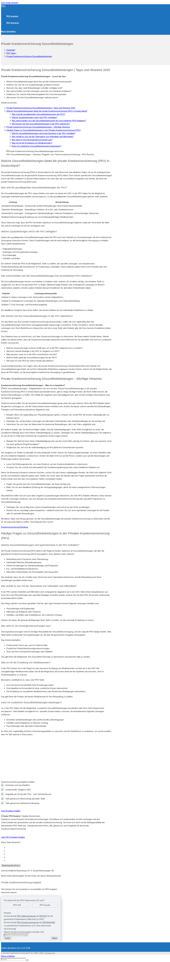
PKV (3, 6)
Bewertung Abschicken (11, 866)
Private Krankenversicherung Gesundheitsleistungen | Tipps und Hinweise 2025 (40, 108)
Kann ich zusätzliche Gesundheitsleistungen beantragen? (36, 146)
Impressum (50, 953)
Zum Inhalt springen (9, 2)
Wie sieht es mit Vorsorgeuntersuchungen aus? (32, 140)
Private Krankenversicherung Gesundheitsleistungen (29, 56)
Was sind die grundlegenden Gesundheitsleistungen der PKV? (38, 114)
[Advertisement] (56, 756)
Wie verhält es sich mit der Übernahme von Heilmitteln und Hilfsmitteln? (43, 136)
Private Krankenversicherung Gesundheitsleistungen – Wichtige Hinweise (38, 127)
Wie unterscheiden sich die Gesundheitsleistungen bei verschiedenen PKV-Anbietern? (49, 120)
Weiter (54, 938)
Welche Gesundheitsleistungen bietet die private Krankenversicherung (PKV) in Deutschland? (46, 111)
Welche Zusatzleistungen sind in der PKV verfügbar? (34, 117)
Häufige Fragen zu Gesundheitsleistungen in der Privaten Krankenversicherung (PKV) (43, 130)
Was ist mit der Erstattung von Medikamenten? (32, 143)
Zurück (7, 938)
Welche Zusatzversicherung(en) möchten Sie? (24, 932)
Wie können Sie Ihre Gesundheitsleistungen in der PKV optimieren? (41, 124)
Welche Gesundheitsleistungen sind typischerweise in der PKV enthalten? (43, 133)
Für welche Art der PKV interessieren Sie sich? (24, 900)
